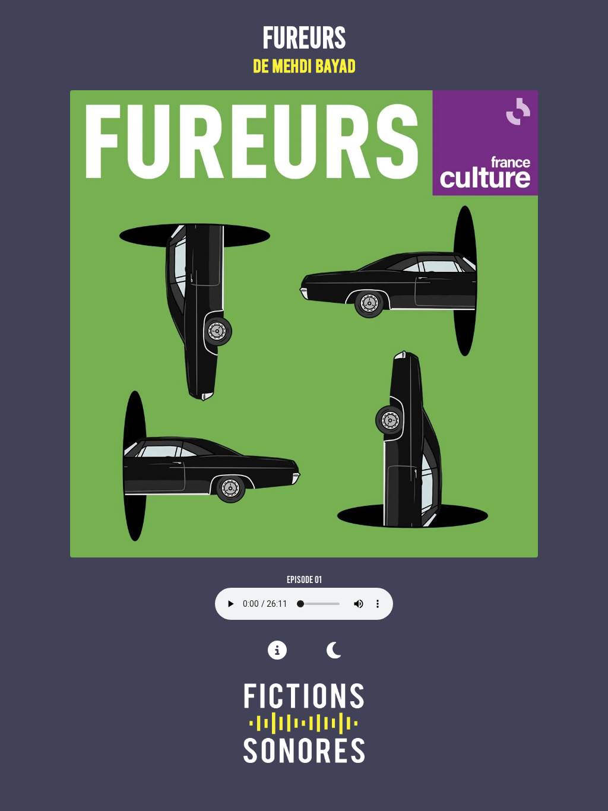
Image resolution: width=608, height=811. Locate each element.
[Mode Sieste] (334, 650)
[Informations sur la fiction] (277, 653)
